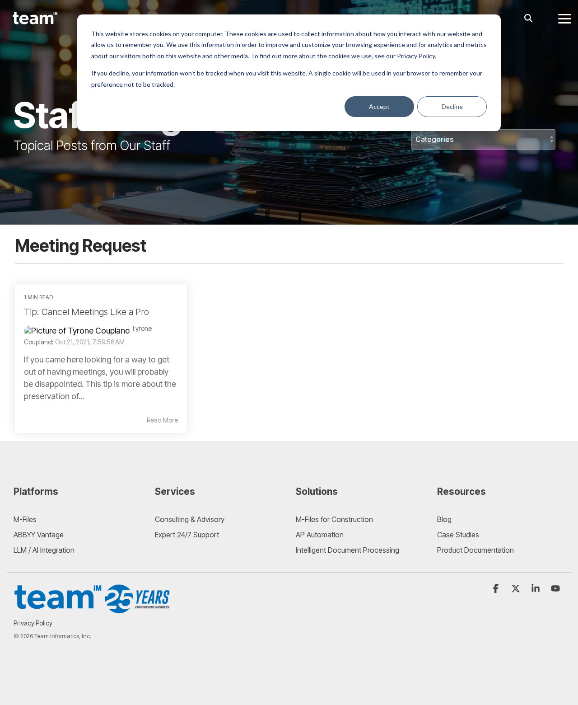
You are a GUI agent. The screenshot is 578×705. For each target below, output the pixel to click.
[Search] (528, 18)
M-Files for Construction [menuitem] (334, 519)
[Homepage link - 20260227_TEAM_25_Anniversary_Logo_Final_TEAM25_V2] (93, 609)
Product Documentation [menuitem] (475, 550)
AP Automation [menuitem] (320, 534)
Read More (162, 420)
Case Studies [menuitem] (458, 534)
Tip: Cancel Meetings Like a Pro (86, 311)
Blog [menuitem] (444, 519)
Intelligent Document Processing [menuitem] (347, 550)
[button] (564, 18)
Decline (452, 106)
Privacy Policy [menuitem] (33, 623)
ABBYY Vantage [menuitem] (39, 534)
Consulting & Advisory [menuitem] (189, 519)
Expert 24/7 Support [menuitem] (187, 534)
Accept (379, 106)
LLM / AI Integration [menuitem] (44, 550)
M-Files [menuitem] (25, 519)
